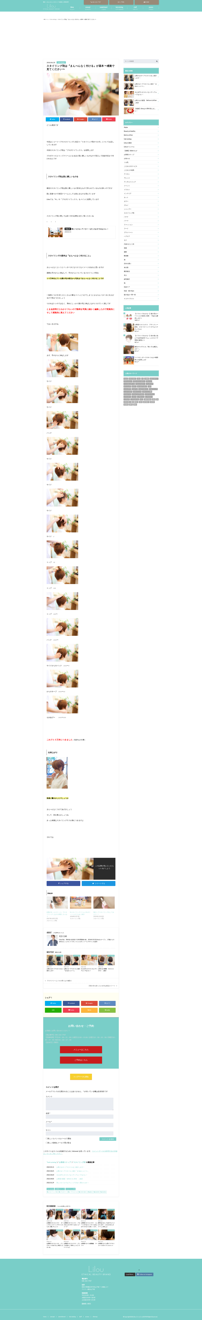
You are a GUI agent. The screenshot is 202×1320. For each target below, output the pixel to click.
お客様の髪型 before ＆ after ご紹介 (69, 1179)
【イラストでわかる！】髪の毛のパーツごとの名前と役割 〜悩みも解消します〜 (146, 316)
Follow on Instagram (145, 1274)
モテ (125, 240)
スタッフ (135, 8)
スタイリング (137, 391)
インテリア (127, 193)
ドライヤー (127, 397)
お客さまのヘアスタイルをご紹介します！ (70, 1167)
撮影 (125, 252)
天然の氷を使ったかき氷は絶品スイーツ (102, 986)
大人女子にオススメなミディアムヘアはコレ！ (71, 1175)
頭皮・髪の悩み (129, 291)
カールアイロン (142, 386)
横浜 (91, 1192)
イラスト (127, 189)
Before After (128, 135)
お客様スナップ (65, 1162)
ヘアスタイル (73, 1192)
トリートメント (149, 394)
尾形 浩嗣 (63, 936)
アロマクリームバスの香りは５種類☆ (59, 981)
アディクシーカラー (139, 381)
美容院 (104, 1192)
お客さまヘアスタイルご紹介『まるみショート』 (72, 1171)
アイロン (127, 174)
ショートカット (143, 389)
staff (80, 1316)
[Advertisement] (101, 37)
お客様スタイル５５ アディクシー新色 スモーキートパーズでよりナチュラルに (146, 327)
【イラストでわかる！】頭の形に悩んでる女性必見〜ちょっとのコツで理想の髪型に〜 (146, 338)
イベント (127, 186)
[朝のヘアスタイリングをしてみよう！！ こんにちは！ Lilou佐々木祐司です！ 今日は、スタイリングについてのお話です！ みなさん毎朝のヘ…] (104, 903)
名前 (48, 1113)
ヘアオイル (141, 397)
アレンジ (127, 178)
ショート (134, 389)
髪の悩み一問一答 (130, 295)
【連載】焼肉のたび (130, 151)
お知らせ (127, 158)
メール (49, 1122)
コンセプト (88, 8)
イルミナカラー (140, 384)
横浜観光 (127, 271)
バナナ (126, 217)
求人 (125, 275)
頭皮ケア (127, 287)
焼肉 (140, 402)
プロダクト (63, 1192)
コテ (149, 386)
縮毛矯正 (127, 279)
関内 (131, 404)
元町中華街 (147, 399)
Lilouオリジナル (129, 147)
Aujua (126, 127)
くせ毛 (126, 162)
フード (126, 228)
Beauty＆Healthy (129, 131)
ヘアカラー (149, 397)
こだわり (104, 8)
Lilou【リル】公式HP (139, 1317)
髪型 (135, 404)
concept (52, 1316)
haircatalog (51, 1162)
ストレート (127, 394)
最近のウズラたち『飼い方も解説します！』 (146, 348)
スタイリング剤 (79, 1162)
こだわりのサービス (130, 166)
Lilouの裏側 (128, 143)
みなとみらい (154, 379)
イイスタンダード (129, 384)
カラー (126, 201)
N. (142, 379)
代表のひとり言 (129, 244)
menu (45, 1316)
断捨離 (126, 256)
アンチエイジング (130, 182)
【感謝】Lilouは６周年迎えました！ (145, 110)
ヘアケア (127, 236)
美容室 (97, 1192)
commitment (62, 1316)
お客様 (147, 379)
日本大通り (83, 1192)
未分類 (126, 267)
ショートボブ (128, 391)
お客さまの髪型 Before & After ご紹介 (146, 101)
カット (126, 197)
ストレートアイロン (138, 394)
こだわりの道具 (129, 170)
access (87, 1316)
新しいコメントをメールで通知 (59, 1138)
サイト (48, 1130)
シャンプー (127, 209)
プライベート (128, 232)
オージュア (127, 386)
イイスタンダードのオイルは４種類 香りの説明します (147, 358)
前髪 (125, 248)
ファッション (128, 224)
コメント (49, 1096)
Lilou (138, 379)
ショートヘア (153, 389)
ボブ (141, 399)
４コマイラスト (129, 298)
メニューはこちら (81, 1049)
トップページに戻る (81, 1077)
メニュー (72, 8)
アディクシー (128, 381)
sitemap (95, 1316)
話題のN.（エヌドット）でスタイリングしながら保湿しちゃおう (57, 914)
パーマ (126, 221)
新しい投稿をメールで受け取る (59, 1143)
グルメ (126, 205)
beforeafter (132, 379)
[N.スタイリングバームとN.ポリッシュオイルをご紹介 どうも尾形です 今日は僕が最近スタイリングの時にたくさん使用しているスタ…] (80, 903)
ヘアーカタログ (119, 8)
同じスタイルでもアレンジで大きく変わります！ (72, 1183)
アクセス (151, 8)
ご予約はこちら (81, 1060)
